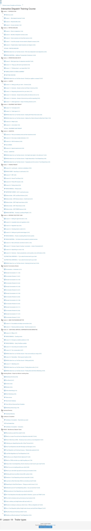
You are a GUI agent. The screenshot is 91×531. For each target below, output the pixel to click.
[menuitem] (1, 3)
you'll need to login (51, 525)
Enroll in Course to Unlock (45, 527)
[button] (1, 1)
